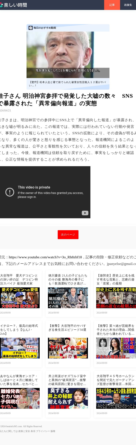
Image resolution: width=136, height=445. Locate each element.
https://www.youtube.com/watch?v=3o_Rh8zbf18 (45, 257)
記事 (112, 4)
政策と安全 (24, 431)
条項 (33, 431)
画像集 (128, 4)
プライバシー (43, 431)
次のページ (68, 234)
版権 (53, 431)
